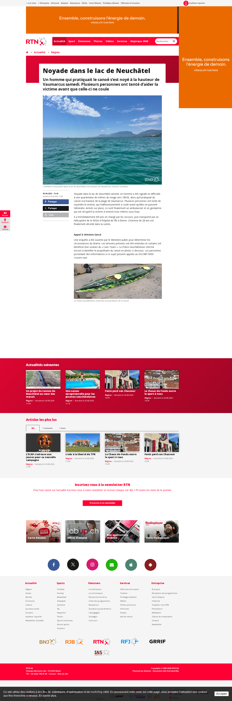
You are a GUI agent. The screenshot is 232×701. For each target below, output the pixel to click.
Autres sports (63, 624)
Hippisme (61, 613)
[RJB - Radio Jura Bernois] (74, 641)
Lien (50, 215)
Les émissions (95, 589)
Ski (58, 609)
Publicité (156, 601)
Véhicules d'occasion (130, 3)
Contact (155, 620)
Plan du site (63, 674)
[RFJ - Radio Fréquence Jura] (129, 641)
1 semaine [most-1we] (47, 428)
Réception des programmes (164, 593)
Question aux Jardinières (100, 609)
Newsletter (157, 624)
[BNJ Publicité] (46, 641)
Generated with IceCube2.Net (166, 671)
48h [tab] (32, 428)
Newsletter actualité (34, 620)
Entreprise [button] (44, 3)
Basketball (61, 597)
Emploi (123, 613)
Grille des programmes (99, 601)
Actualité (59, 41)
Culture (28, 605)
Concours (93, 620)
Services (122, 41)
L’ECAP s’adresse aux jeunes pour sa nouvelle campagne (41, 457)
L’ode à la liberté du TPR (80, 454)
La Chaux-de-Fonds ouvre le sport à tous (160, 392)
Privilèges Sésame (111, 3)
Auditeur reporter (33, 616)
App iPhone (131, 565)
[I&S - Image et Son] (102, 653)
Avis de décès (126, 616)
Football (60, 589)
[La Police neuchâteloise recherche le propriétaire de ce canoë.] (118, 281)
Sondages (93, 616)
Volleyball (61, 601)
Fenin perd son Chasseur (120, 391)
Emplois (64, 3)
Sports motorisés (65, 620)
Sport (71, 41)
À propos (156, 589)
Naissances (75, 3)
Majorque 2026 (139, 41)
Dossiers (29, 613)
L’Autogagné (94, 613)
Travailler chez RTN (160, 605)
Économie (30, 601)
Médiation (156, 613)
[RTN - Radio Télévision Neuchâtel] (102, 641)
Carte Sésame (95, 3)
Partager (52, 201)
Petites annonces (128, 605)
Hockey (60, 593)
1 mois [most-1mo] (62, 428)
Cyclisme (61, 605)
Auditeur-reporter (197, 3)
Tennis (60, 616)
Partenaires (157, 609)
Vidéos (110, 41)
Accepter (221, 693)
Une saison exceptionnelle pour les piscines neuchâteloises (81, 393)
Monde (28, 597)
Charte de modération (162, 616)
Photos (98, 41)
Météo (123, 601)
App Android (150, 565)
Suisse (28, 593)
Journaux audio (32, 609)
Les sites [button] (32, 3)
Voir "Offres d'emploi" (43, 531)
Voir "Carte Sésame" (162, 531)
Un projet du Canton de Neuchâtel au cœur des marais (40, 393)
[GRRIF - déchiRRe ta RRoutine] (157, 641)
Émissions (84, 41)
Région (55, 52)
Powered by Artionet (142, 671)
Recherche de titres (98, 597)
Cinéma (123, 593)
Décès (84, 3)
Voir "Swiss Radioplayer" (122, 531)
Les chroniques (96, 593)
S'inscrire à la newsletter (102, 503)
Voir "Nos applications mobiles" (83, 531)
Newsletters (112, 565)
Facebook (54, 565)
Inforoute (55, 3)
